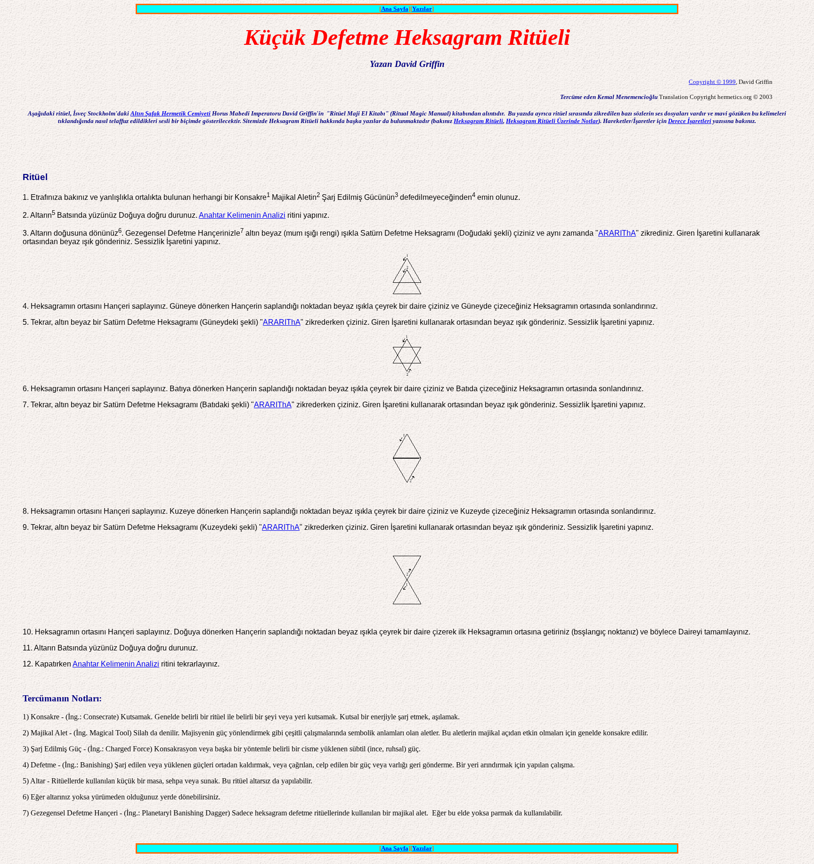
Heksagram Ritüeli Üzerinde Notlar (552, 120)
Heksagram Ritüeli (478, 120)
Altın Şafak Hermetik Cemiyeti (170, 113)
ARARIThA (617, 233)
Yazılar (422, 8)
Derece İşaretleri (689, 120)
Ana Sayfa (394, 8)
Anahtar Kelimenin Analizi (242, 215)
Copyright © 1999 (712, 81)
